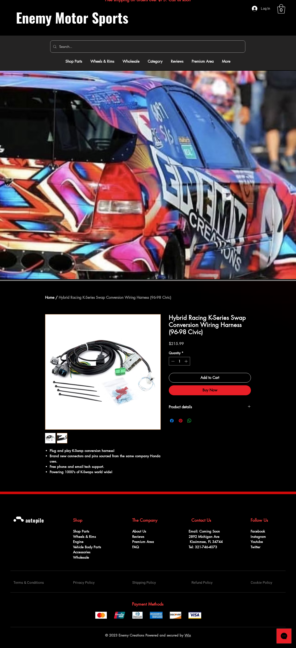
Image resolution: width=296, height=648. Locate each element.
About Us (139, 531)
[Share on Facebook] (172, 420)
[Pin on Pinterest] (180, 420)
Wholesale (81, 557)
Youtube (257, 541)
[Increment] (186, 361)
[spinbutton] (179, 361)
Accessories (82, 552)
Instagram (258, 536)
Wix (188, 635)
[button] (281, 8)
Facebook (258, 531)
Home (49, 297)
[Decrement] (172, 361)
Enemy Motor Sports (72, 17)
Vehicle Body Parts (87, 547)
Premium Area (143, 541)
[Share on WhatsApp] (189, 420)
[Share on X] (198, 420)
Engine (78, 541)
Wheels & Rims (85, 536)
